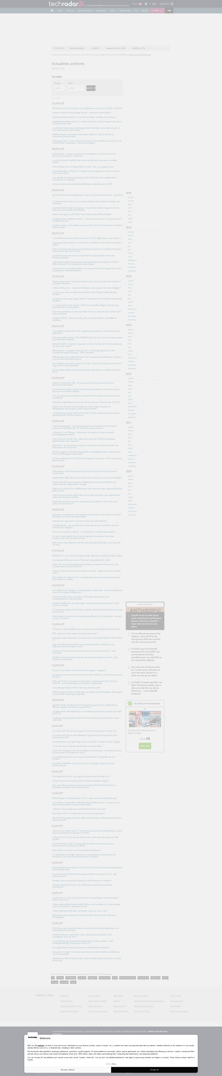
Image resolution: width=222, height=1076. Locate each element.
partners (41, 1045)
